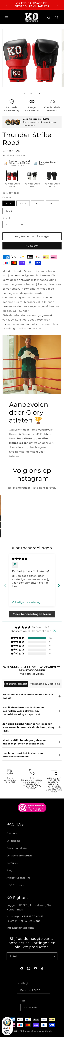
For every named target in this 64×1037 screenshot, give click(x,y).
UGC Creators (15, 885)
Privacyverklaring (17, 848)
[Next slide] (59, 585)
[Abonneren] (53, 956)
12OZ (38, 203)
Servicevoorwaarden (19, 855)
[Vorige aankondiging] (6, 4)
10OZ (23, 203)
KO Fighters (26, 1031)
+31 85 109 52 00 (29, 920)
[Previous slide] (5, 585)
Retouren (12, 863)
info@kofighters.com (20, 927)
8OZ (8, 203)
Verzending (14, 840)
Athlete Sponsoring (19, 877)
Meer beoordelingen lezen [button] (32, 614)
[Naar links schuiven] (24, 93)
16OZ (9, 210)
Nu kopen (32, 245)
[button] (6, 17)
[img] (19, 558)
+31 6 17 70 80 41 (32, 916)
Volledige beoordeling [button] (26, 602)
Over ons (12, 833)
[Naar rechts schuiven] (39, 93)
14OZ (52, 203)
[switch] (7, 1032)
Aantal (6, 218)
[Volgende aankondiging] (58, 4)
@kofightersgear (19, 487)
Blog (9, 870)
